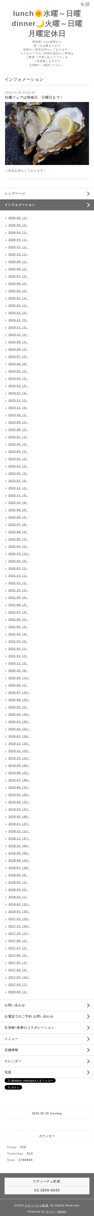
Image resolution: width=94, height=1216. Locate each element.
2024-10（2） (18, 334)
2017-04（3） (18, 970)
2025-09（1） (18, 261)
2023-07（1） (18, 437)
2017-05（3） (18, 962)
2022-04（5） (18, 546)
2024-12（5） (18, 320)
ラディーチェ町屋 (36, 1205)
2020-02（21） (19, 729)
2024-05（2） (18, 371)
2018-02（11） (19, 904)
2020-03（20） (19, 721)
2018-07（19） (19, 867)
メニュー (11, 1039)
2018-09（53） (19, 853)
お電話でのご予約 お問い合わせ (29, 1016)
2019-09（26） (19, 765)
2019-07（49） (19, 780)
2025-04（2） (18, 291)
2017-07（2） (18, 948)
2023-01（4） (18, 480)
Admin (61, 1211)
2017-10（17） (19, 933)
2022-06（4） (18, 531)
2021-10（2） (18, 590)
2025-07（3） (18, 276)
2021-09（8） (18, 597)
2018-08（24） (19, 860)
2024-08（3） (18, 349)
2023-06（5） (18, 444)
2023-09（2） (18, 422)
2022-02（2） (18, 561)
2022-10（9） (18, 502)
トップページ (15, 193)
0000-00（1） (18, 992)
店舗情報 (11, 1050)
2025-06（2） (18, 283)
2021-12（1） (18, 575)
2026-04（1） (18, 232)
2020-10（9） (18, 670)
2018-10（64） (19, 845)
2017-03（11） (19, 977)
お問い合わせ (15, 1005)
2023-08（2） (18, 429)
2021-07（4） (18, 612)
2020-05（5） (18, 707)
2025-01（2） (18, 312)
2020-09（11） (19, 678)
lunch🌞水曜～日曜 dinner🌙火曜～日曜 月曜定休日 (47, 23)
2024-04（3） (18, 378)
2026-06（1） (18, 218)
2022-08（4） (18, 517)
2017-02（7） (18, 984)
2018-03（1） (18, 897)
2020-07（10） (19, 692)
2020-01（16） (19, 736)
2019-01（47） (19, 824)
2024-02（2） (18, 385)
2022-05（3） (18, 539)
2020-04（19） (19, 714)
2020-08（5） (18, 685)
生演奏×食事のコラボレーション (30, 1027)
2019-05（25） (19, 794)
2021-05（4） (18, 626)
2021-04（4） (18, 634)
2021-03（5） (18, 641)
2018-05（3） (18, 882)
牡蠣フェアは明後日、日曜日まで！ (34, 97)
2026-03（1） (18, 239)
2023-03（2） (18, 466)
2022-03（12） (19, 553)
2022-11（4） (18, 495)
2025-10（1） (18, 254)
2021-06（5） (18, 619)
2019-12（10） (19, 743)
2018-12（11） (19, 831)
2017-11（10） (19, 926)
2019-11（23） (19, 751)
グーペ (50, 1211)
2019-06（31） (19, 787)
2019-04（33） (19, 802)
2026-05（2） (18, 225)
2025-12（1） (18, 247)
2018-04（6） (18, 889)
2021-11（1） (18, 583)
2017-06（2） (18, 955)
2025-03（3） (18, 298)
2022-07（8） (18, 524)
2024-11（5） (18, 327)
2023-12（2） (18, 400)
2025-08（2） (18, 269)
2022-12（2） (18, 488)
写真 (8, 1072)
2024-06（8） (18, 364)
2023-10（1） (18, 415)
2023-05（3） (18, 451)
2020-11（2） (18, 663)
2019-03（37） (19, 809)
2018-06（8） (18, 875)
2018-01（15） (19, 911)
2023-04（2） (18, 458)
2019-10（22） (19, 758)
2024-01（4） (18, 393)
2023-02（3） (18, 473)
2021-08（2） (18, 605)
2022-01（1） (18, 568)
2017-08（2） (18, 940)
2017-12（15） (19, 918)
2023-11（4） (18, 407)
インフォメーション (20, 205)
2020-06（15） (19, 699)
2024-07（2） (18, 356)
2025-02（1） (18, 305)
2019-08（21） (19, 772)
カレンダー (13, 1061)
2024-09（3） (18, 342)
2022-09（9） (18, 510)
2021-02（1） (18, 648)
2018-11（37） (19, 838)
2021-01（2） (18, 656)
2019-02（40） (19, 816)
